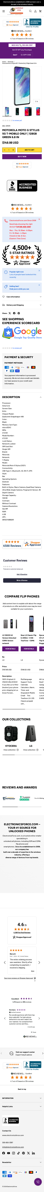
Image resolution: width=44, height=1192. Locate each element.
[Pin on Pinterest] (18, 313)
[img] (22, 929)
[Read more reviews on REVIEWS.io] (30, 1037)
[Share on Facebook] (14, 313)
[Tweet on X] (9, 313)
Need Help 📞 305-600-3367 (22, 45)
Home (4, 61)
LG (30, 745)
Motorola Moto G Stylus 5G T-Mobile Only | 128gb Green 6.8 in (19, 63)
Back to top (22, 1089)
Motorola (10, 61)
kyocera (11, 745)
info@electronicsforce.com (13, 1147)
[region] (22, 1018)
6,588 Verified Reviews (22, 933)
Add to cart (29, 150)
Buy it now (22, 157)
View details (10, 649)
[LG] (30, 733)
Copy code (27, 55)
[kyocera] (11, 733)
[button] (40, 11)
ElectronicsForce (12, 1186)
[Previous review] (4, 963)
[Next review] (39, 963)
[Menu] (3, 11)
